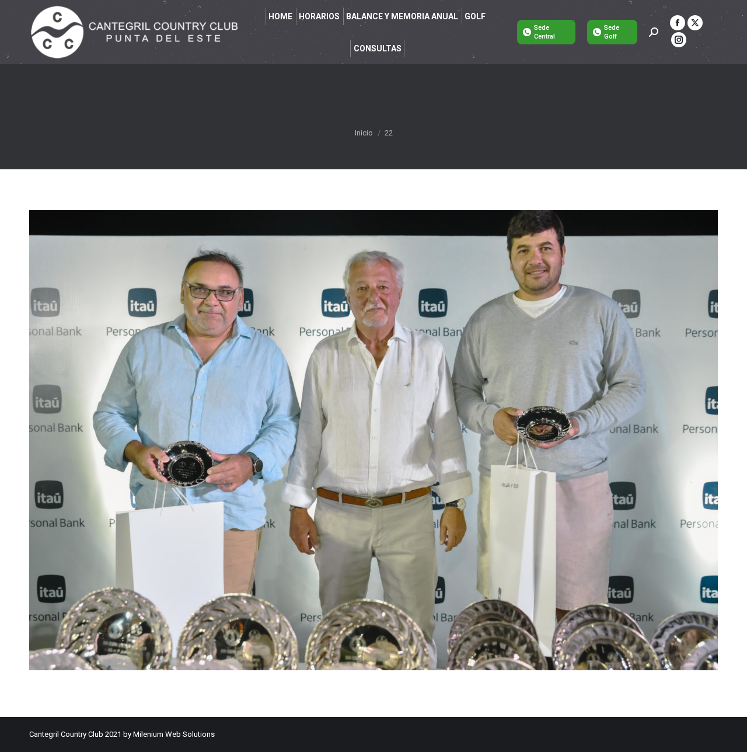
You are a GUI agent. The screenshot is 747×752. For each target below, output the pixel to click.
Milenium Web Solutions (174, 734)
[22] (373, 440)
